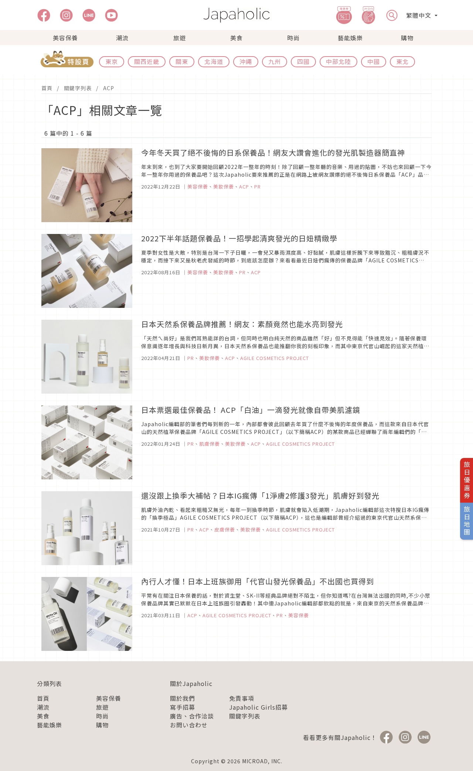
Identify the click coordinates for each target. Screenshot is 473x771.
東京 (111, 61)
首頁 (46, 88)
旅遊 (179, 37)
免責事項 (241, 698)
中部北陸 (338, 61)
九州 (274, 61)
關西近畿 (146, 61)
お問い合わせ (189, 724)
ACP (108, 88)
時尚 (293, 37)
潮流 (122, 37)
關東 (182, 61)
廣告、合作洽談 (192, 715)
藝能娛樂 (350, 37)
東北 (402, 61)
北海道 (213, 61)
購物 (407, 37)
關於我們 (182, 698)
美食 (236, 37)
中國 (373, 61)
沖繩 (245, 61)
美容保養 (65, 37)
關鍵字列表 (78, 88)
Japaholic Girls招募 (258, 707)
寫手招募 (182, 707)
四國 (303, 61)
